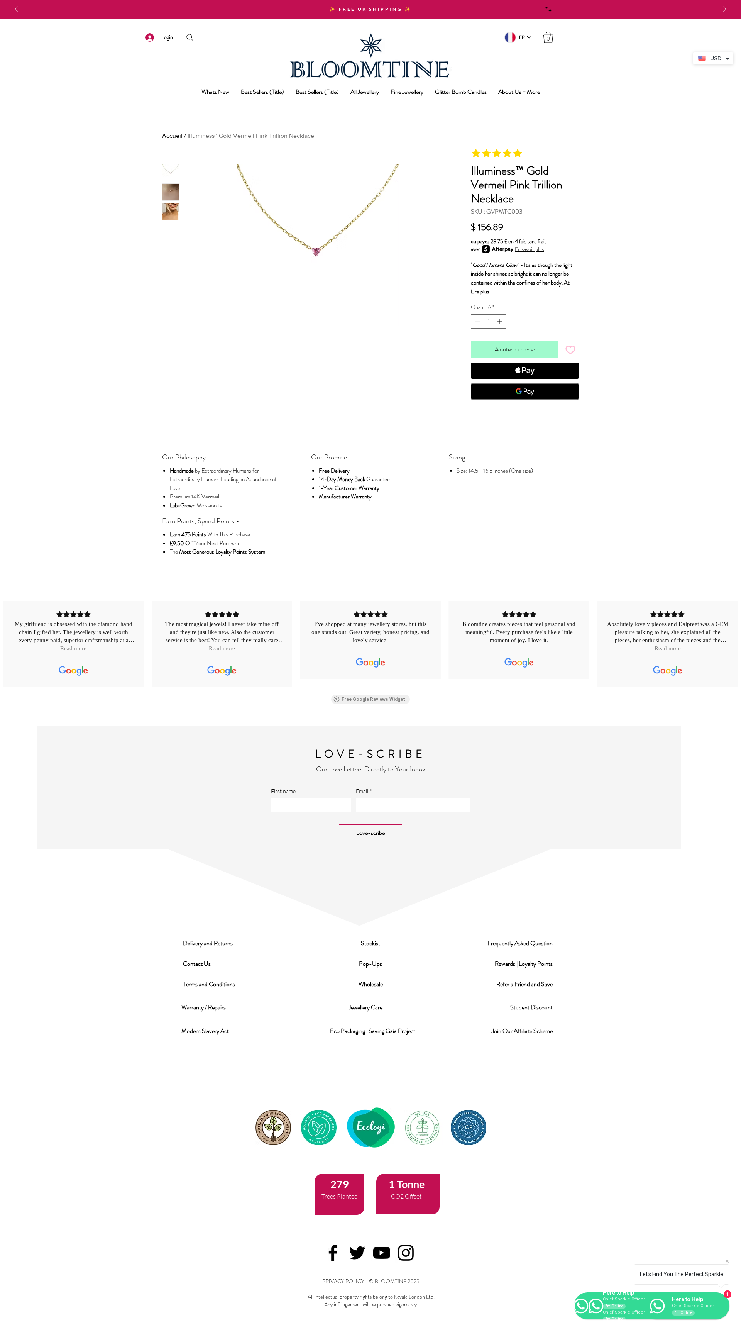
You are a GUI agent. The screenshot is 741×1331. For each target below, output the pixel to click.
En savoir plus (529, 249)
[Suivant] (724, 10)
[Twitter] (357, 1252)
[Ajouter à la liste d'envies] (570, 349)
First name (283, 791)
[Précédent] (16, 10)
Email (364, 791)
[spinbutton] (489, 321)
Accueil (172, 135)
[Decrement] (477, 321)
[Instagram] (405, 1252)
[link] (548, 37)
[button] (208, 943)
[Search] (189, 37)
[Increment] (500, 321)
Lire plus (480, 291)
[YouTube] (381, 1252)
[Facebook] (332, 1252)
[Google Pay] (525, 391)
